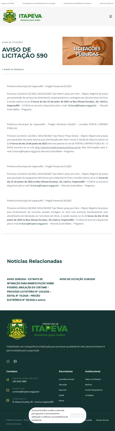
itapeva (21, 69)
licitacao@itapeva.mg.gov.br (82, 105)
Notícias (88, 384)
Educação (63, 384)
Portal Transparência (94, 390)
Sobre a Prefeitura (93, 379)
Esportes (63, 390)
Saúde (61, 395)
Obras (61, 400)
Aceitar (77, 415)
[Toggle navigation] (94, 16)
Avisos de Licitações (12, 42)
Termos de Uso (102, 420)
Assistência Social (66, 379)
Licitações (89, 395)
